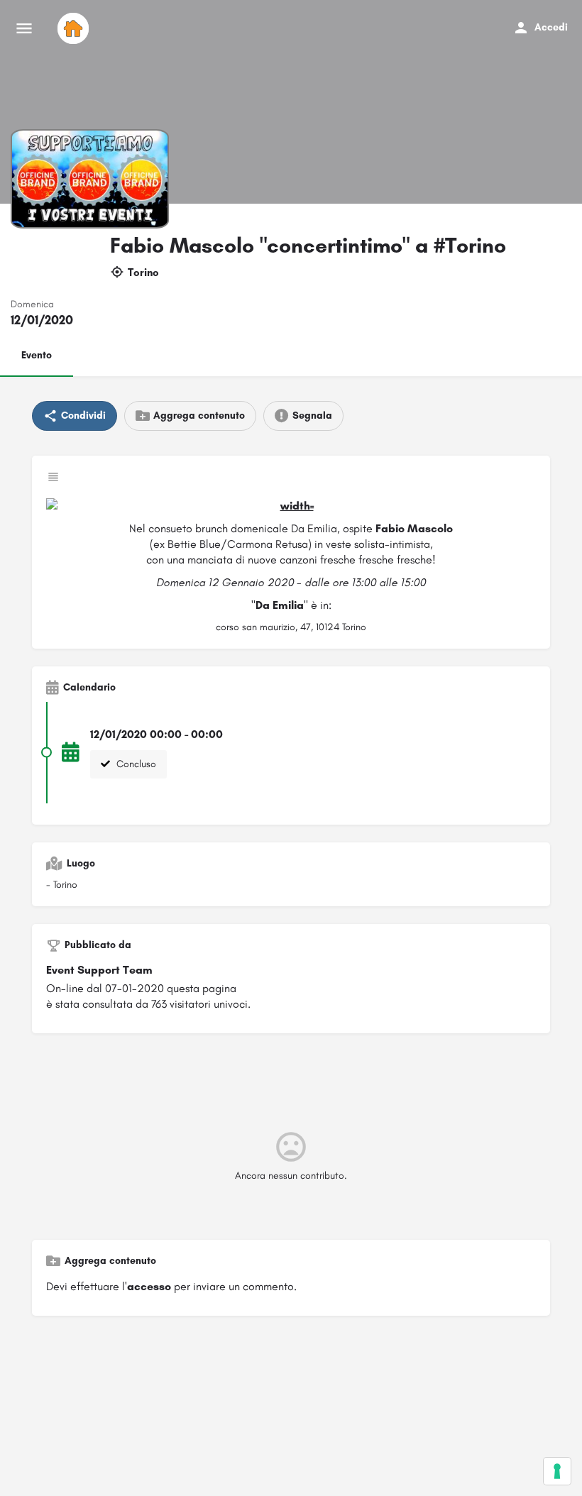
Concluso (135, 764)
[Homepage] (74, 28)
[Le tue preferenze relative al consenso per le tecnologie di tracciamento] (557, 1471)
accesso (149, 1286)
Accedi (551, 27)
